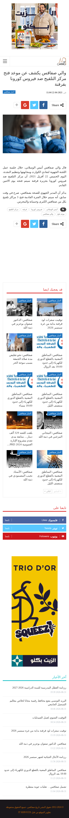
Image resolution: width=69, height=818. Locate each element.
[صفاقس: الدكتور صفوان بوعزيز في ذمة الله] (19, 307)
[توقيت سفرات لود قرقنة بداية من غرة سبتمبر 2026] (50, 307)
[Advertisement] (35, 251)
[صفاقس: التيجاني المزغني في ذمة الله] (50, 420)
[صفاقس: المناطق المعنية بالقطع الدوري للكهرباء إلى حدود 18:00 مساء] (19, 381)
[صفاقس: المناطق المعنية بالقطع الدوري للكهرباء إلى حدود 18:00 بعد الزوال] (50, 342)
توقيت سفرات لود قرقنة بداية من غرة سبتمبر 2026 (38, 730)
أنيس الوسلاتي (52, 209)
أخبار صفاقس (9, 92)
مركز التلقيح (13, 209)
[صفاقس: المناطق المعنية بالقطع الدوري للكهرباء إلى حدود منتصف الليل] (50, 381)
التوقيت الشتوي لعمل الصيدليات (49, 717)
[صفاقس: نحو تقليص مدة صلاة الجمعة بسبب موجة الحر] (19, 342)
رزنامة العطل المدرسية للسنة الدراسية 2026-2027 (39, 687)
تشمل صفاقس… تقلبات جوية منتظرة (46, 786)
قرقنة (24, 209)
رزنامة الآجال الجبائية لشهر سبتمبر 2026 (45, 757)
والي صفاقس (48, 214)
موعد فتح (60, 214)
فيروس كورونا (36, 209)
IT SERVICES (24, 812)
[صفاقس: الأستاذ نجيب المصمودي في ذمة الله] (19, 459)
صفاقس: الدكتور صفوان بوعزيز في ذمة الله (42, 743)
